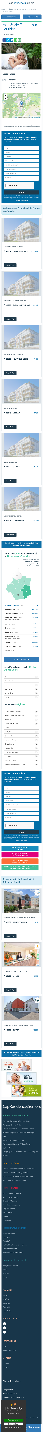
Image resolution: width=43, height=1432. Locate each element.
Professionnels (10, 1187)
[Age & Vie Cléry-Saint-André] (21, 284)
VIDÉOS (6, 1299)
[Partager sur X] (8, 40)
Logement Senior (11, 1163)
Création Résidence (10, 1201)
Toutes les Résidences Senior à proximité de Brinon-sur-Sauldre (21, 1053)
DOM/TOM (21, 732)
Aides (5, 1270)
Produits (6, 1273)
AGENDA (6, 1303)
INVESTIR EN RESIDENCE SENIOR (20, 848)
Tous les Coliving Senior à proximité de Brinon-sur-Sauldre (21, 544)
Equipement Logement (14, 1260)
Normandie (21, 748)
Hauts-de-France (21, 740)
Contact (6, 1363)
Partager (4, 41)
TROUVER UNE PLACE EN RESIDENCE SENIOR (20, 861)
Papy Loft (6, 1241)
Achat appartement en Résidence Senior (18, 1176)
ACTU (5, 1296)
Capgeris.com (8, 1390)
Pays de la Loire (21, 760)
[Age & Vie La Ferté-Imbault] (21, 230)
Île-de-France (21, 744)
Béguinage (7, 1237)
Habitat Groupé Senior (14, 1227)
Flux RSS (6, 1307)
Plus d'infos (10, 265)
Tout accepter (13, 1420)
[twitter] (4, 1327)
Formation (7, 1220)
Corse (7, 728)
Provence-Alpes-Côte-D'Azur (21, 764)
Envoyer (21, 192)
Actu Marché (7, 1213)
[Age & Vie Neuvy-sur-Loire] (21, 337)
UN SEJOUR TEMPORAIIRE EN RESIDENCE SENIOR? (20, 855)
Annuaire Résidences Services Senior (16, 1121)
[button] (21, 103)
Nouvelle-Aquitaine (21, 752)
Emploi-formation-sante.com (13, 1397)
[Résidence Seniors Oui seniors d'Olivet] (21, 1008)
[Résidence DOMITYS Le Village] (21, 954)
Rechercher (11, 17)
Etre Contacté (32, 17)
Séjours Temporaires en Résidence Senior (18, 1129)
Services (6, 1277)
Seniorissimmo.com (10, 1393)
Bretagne (21, 719)
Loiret (21, 697)
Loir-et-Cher (21, 693)
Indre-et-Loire (21, 689)
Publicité (6, 1367)
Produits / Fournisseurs (11, 1205)
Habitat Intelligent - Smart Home (15, 1245)
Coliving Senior (8, 1148)
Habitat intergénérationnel (13, 1253)
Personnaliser (13, 1424)
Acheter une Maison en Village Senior (17, 1144)
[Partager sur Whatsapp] (15, 40)
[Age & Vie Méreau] (21, 391)
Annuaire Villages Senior (12, 1125)
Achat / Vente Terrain (11, 1197)
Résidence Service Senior (16, 1115)
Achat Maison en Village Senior (14, 1180)
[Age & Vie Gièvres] (21, 445)
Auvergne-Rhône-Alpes (21, 711)
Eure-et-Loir (9, 681)
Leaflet (15, 117)
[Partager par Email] (19, 40)
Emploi (5, 1216)
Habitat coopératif (10, 1249)
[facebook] (4, 1323)
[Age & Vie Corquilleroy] (21, 499)
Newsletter (7, 1311)
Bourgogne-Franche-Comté (21, 715)
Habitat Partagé (9, 1233)
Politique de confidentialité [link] (13, 1427)
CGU (4, 1346)
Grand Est (21, 736)
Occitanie (21, 756)
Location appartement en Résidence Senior (19, 1169)
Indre (21, 685)
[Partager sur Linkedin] (11, 40)
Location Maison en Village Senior (15, 1173)
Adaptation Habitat (10, 1266)
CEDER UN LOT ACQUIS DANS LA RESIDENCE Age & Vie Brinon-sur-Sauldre (20, 868)
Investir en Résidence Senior (13, 1140)
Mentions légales (9, 1350)
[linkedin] (4, 1332)
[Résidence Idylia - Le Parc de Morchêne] (21, 901)
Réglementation (9, 1209)
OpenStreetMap (36, 117)
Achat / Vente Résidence (12, 1193)
